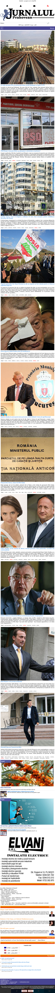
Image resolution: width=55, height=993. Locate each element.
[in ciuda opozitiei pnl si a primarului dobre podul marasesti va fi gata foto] (27, 83)
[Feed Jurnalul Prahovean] (48, 6)
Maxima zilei (50, 937)
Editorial (51, 907)
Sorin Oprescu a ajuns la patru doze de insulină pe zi (15, 351)
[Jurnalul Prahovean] (7, 6)
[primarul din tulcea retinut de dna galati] (27, 481)
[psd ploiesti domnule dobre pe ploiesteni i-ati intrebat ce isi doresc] (27, 149)
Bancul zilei (50, 884)
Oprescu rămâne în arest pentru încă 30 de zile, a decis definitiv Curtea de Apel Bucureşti (26, 417)
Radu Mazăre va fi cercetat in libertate (11, 681)
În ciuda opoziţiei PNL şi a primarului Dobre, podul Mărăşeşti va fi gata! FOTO (23, 85)
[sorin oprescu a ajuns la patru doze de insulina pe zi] (27, 349)
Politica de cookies (4, 982)
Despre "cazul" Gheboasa (7, 909)
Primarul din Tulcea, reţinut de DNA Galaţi (13, 482)
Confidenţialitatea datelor (24, 982)
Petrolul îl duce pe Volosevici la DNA (11, 747)
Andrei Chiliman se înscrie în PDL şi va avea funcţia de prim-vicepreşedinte (22, 615)
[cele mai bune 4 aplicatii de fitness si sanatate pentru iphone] (27, 824)
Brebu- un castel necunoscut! (8, 959)
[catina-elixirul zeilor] (27, 786)
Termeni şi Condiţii (13, 982)
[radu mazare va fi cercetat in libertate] (27, 680)
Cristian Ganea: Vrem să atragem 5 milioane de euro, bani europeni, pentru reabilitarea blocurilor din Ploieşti (27, 217)
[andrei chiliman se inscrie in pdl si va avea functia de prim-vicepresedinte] (27, 614)
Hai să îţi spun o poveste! (7, 928)
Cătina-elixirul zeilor (5, 787)
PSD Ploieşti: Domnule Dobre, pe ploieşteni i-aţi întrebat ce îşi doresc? (20, 151)
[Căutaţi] (48, 23)
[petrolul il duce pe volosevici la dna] (27, 746)
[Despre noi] (20, 6)
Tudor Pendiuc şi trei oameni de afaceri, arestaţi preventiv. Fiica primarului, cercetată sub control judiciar (27, 549)
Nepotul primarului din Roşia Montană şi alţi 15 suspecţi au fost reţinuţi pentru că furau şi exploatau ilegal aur (27, 284)
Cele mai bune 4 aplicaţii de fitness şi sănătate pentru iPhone (15, 826)
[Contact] (34, 6)
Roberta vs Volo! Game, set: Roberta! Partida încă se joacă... (17, 919)
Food (3, 761)
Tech (2, 800)
